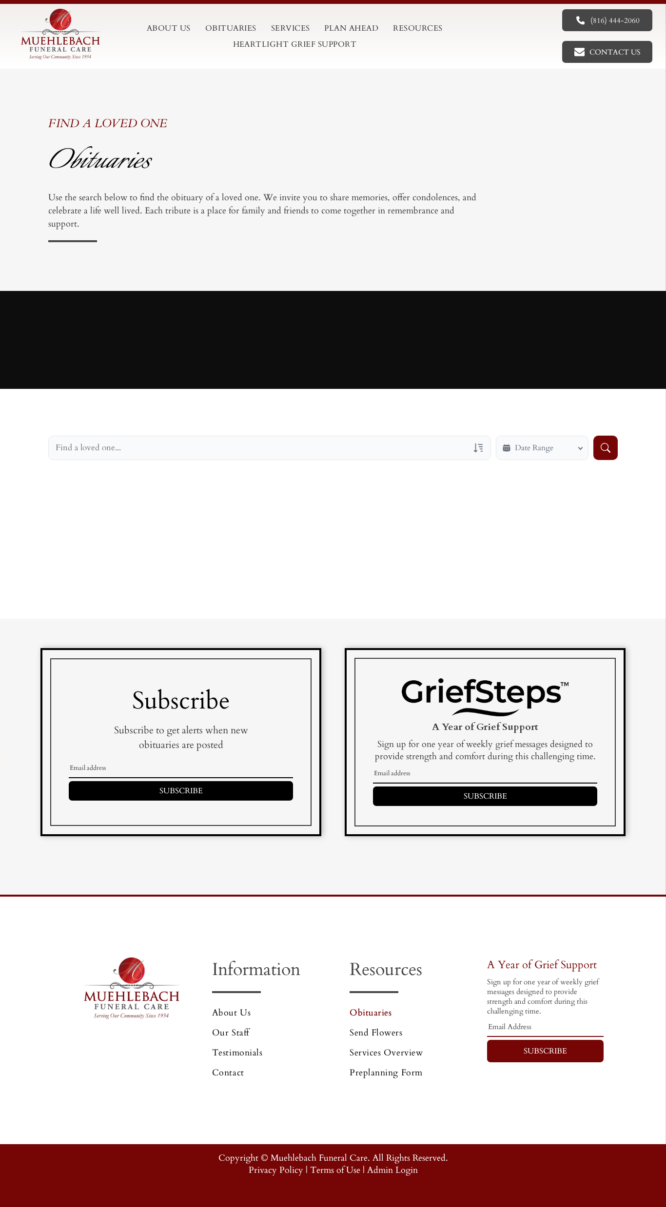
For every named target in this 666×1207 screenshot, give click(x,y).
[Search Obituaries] (605, 448)
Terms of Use (335, 1170)
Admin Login (392, 1170)
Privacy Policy (276, 1170)
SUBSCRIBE (181, 791)
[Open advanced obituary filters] (478, 448)
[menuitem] (168, 28)
